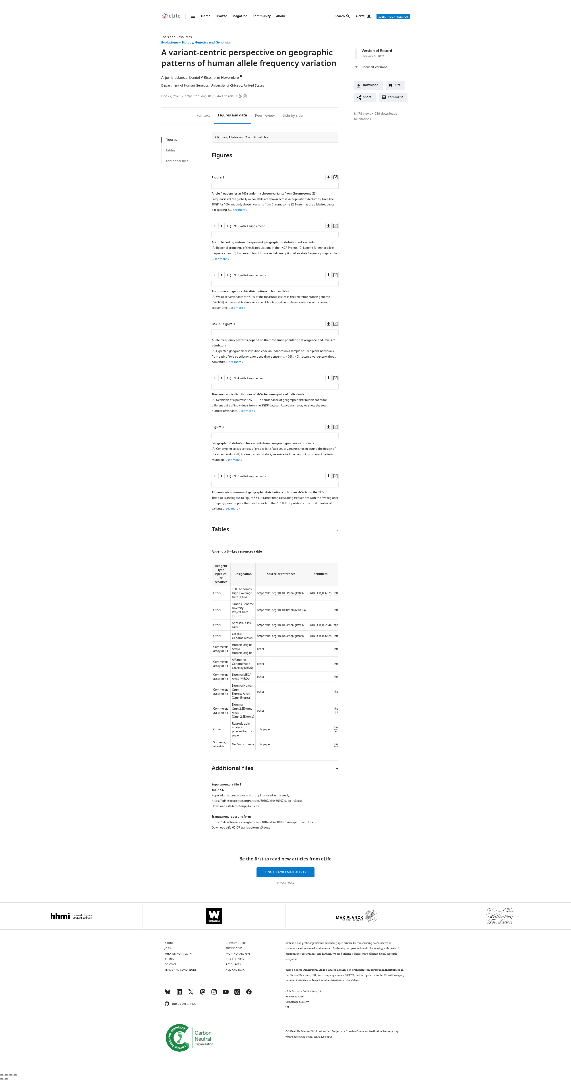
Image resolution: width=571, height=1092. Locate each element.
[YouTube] (226, 994)
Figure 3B (251, 498)
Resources (233, 964)
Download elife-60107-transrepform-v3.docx (241, 827)
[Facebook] (249, 994)
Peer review (265, 115)
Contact (170, 964)
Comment (396, 98)
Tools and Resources (176, 37)
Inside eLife (234, 948)
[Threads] (237, 994)
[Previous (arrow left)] (2, 1079)
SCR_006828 (323, 593)
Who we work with (178, 953)
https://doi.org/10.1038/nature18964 (281, 610)
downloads (386, 113)
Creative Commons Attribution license (368, 1031)
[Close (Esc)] (2, 1075)
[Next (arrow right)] (6, 1079)
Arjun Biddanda (174, 77)
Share (367, 97)
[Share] (6, 1075)
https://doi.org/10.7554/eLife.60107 (211, 96)
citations (362, 119)
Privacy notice (285, 883)
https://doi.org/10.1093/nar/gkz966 (280, 625)
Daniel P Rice (200, 77)
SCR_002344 (323, 625)
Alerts (360, 16)
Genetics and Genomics (213, 42)
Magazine (239, 16)
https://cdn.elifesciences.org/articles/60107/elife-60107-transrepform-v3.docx (262, 822)
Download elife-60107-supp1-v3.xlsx (235, 806)
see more (239, 209)
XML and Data (235, 970)
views (362, 113)
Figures (232, 115)
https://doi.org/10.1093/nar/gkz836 (280, 593)
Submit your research (393, 17)
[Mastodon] (202, 994)
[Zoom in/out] (15, 1075)
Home (205, 16)
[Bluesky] (168, 994)
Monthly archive (238, 953)
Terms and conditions (181, 970)
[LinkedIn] (179, 994)
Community (261, 16)
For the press (235, 959)
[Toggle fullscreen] (10, 1075)
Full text (203, 115)
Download (371, 85)
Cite (398, 85)
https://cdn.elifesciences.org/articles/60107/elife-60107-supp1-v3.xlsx (257, 801)
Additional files (177, 161)
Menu (193, 16)
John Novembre (226, 77)
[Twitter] (191, 994)
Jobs (168, 948)
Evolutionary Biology (177, 42)
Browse (221, 16)
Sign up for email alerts (285, 872)
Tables (170, 150)
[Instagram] (214, 994)
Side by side (293, 115)
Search (340, 16)
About (281, 16)
